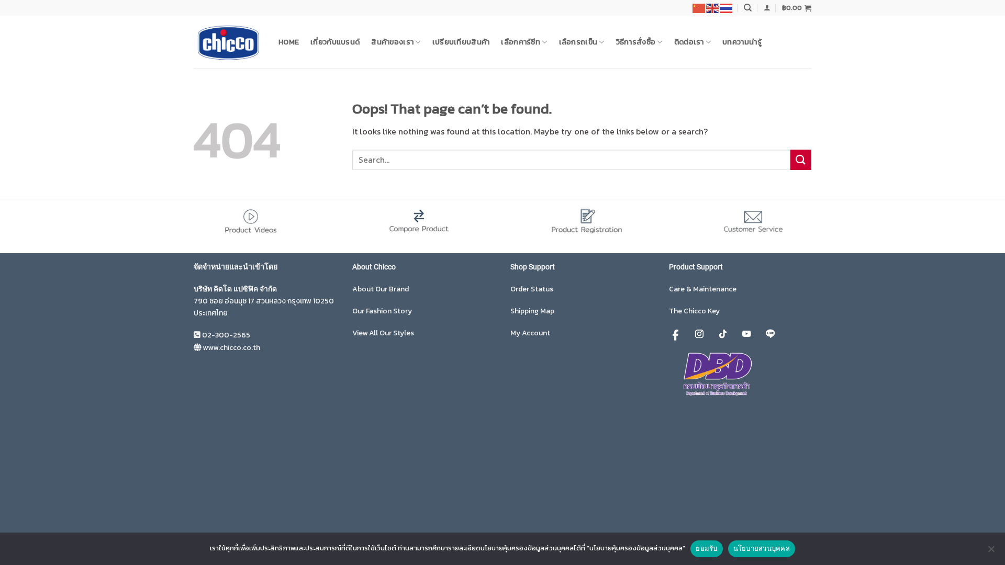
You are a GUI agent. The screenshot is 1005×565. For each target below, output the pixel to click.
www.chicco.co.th (231, 347)
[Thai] (726, 8)
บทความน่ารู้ (742, 42)
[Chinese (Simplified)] (699, 8)
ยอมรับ (706, 548)
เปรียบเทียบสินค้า (461, 42)
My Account (530, 332)
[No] (991, 552)
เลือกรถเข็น (578, 42)
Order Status (531, 289)
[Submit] (800, 160)
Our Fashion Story (382, 311)
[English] (713, 8)
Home (288, 42)
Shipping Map (532, 311)
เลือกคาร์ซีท (520, 42)
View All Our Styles (383, 332)
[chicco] (228, 41)
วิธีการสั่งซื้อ (636, 42)
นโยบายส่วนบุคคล (761, 548)
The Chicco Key (694, 311)
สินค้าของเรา (392, 42)
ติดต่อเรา (689, 42)
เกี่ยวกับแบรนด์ (335, 42)
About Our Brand (380, 289)
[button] (767, 7)
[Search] (748, 8)
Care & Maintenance (702, 289)
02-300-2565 (226, 335)
